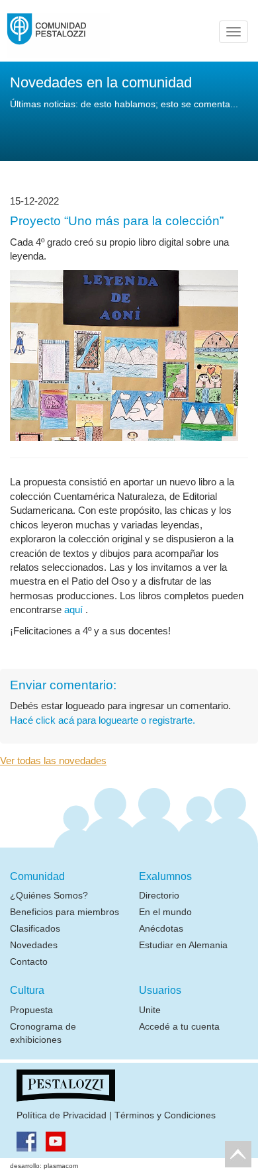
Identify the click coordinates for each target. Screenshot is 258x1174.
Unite (150, 1009)
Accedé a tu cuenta (179, 1026)
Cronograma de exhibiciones (43, 1033)
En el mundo (165, 911)
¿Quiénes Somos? (49, 895)
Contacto (29, 961)
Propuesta (31, 1009)
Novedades (34, 945)
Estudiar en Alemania (183, 945)
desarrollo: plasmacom (44, 1165)
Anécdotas (161, 928)
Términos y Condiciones (165, 1115)
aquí (74, 609)
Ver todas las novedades (53, 760)
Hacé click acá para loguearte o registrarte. (102, 720)
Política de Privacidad (62, 1115)
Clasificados (35, 928)
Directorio (159, 895)
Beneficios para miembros (64, 911)
